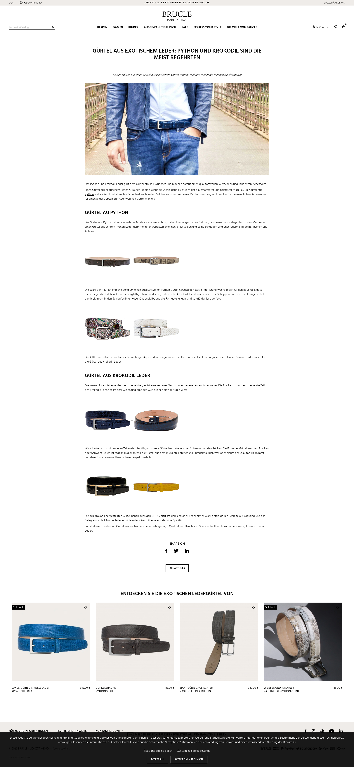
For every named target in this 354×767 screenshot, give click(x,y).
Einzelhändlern (333, 3)
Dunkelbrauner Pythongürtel (106, 690)
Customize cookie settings (193, 751)
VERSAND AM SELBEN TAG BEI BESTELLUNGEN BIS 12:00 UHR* (177, 3)
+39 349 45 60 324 (33, 3)
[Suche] (53, 27)
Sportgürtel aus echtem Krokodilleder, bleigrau (197, 690)
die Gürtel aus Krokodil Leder (103, 361)
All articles (177, 568)
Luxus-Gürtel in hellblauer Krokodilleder (30, 690)
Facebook (305, 731)
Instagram (313, 731)
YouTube (331, 731)
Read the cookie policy (158, 751)
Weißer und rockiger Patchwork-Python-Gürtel (282, 690)
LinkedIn (341, 731)
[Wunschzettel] (335, 26)
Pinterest (322, 731)
